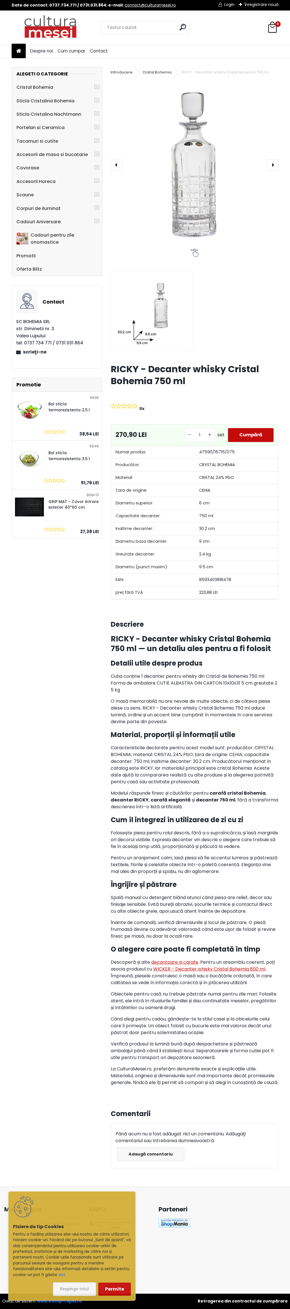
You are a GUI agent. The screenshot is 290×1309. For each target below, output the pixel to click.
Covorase (27, 168)
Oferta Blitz (29, 269)
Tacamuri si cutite (37, 141)
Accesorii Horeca (36, 181)
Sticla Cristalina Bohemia (45, 101)
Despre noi (41, 51)
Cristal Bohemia (34, 87)
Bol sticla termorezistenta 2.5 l (69, 407)
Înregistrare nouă (261, 4)
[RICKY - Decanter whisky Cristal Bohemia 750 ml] (194, 165)
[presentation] (116, 165)
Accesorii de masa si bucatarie (52, 154)
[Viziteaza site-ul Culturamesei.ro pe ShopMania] (174, 1222)
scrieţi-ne (34, 352)
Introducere (122, 72)
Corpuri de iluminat (38, 208)
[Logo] (50, 27)
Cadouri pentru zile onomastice (52, 238)
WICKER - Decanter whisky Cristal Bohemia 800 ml (209, 969)
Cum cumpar (71, 51)
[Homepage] (19, 51)
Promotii (26, 255)
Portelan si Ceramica (40, 127)
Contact (99, 51)
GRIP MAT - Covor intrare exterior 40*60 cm (73, 504)
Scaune (25, 194)
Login (229, 4)
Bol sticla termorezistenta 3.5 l (69, 455)
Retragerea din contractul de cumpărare (243, 1301)
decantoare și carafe (174, 962)
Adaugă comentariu (151, 1154)
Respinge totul (74, 1289)
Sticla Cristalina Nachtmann (48, 114)
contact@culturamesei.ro (150, 5)
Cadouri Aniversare (38, 221)
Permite (114, 1289)
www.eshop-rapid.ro (59, 1301)
